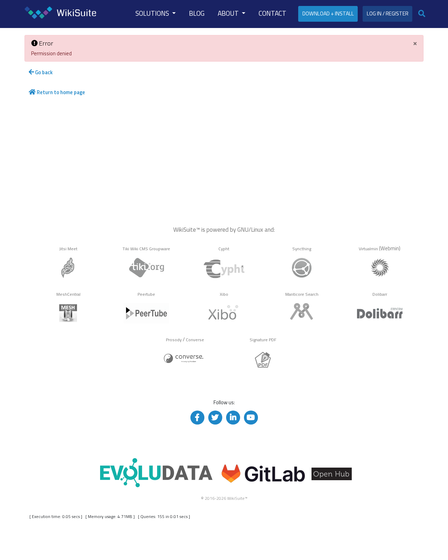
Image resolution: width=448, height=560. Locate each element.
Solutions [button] (152, 13)
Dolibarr (379, 294)
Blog (196, 13)
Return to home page (60, 92)
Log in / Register (387, 13)
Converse (195, 339)
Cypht (223, 248)
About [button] (229, 13)
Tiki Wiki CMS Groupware (146, 248)
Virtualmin (368, 248)
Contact (272, 13)
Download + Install (328, 13)
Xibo (224, 294)
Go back (43, 72)
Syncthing (301, 248)
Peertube (146, 294)
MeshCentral (68, 294)
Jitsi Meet (68, 248)
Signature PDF (263, 339)
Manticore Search (301, 294)
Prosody (174, 339)
